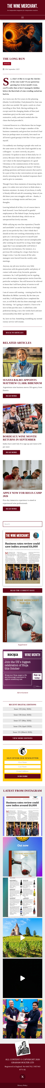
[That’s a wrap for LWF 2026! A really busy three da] (22, 1019)
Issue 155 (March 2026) (22, 732)
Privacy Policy (22, 1085)
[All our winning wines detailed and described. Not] (22, 856)
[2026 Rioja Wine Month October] (22, 669)
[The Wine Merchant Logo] (22, 6)
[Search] (39, 524)
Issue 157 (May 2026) (22, 720)
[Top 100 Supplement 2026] (22, 619)
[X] (23, 1077)
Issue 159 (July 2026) (22, 709)
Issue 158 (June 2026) (22, 715)
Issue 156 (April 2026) (23, 726)
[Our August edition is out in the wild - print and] (22, 816)
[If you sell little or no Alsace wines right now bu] (22, 938)
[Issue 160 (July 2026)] (22, 558)
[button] (22, 17)
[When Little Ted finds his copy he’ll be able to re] (22, 978)
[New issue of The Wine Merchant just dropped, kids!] (22, 897)
